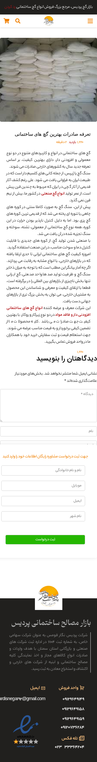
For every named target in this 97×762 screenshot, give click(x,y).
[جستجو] (18, 21)
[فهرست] (90, 21)
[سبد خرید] (6, 21)
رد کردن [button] (10, 7)
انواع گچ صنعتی (53, 194)
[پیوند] (48, 21)
